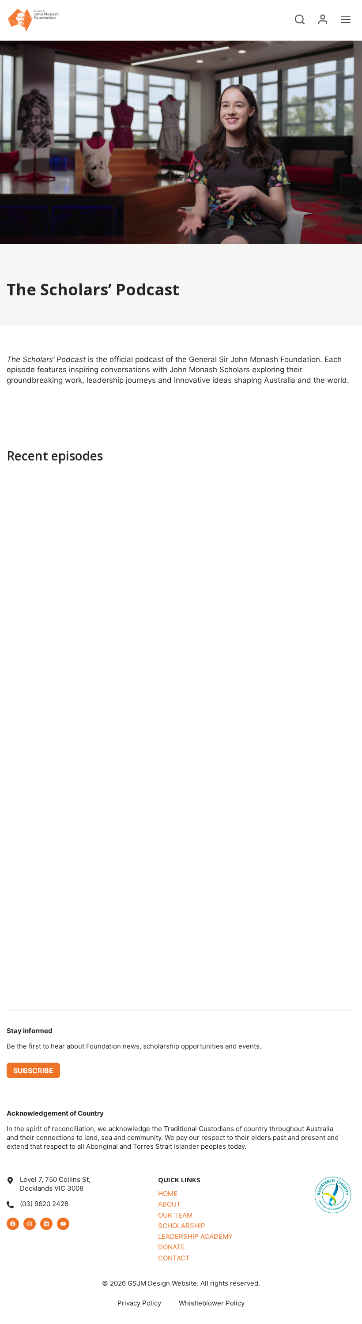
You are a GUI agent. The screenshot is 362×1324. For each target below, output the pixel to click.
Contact (174, 1258)
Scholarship (181, 1226)
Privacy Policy (139, 1303)
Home (167, 1193)
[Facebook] (13, 1224)
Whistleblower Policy (212, 1303)
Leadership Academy (195, 1236)
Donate (171, 1247)
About (169, 1204)
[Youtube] (63, 1224)
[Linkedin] (46, 1224)
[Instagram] (29, 1224)
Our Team (175, 1215)
